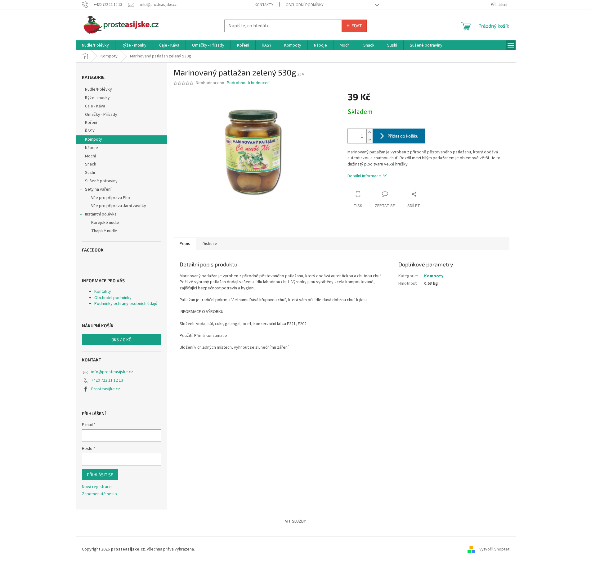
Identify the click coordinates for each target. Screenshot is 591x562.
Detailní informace (364, 176)
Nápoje (91, 148)
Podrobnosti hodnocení (249, 83)
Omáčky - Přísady (101, 114)
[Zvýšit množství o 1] (369, 132)
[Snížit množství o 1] (369, 139)
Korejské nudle (105, 223)
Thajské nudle (104, 231)
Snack (90, 164)
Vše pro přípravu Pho (110, 198)
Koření (91, 123)
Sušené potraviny (101, 181)
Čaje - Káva (95, 106)
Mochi (90, 156)
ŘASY (90, 131)
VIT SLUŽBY (295, 521)
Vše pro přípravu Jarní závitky (118, 206)
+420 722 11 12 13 (107, 380)
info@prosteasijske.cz (112, 372)
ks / (121, 339)
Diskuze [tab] (210, 244)
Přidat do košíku (403, 135)
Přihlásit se (100, 474)
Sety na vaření (98, 189)
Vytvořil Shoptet (494, 549)
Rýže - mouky (97, 98)
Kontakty (264, 5)
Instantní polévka (101, 214)
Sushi (90, 173)
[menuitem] (95, 45)
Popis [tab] (185, 244)
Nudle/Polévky (98, 89)
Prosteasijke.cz (105, 389)
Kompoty (93, 139)
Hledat (354, 25)
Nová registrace (97, 487)
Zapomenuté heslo (99, 494)
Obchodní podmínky (305, 5)
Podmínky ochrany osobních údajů (125, 304)
